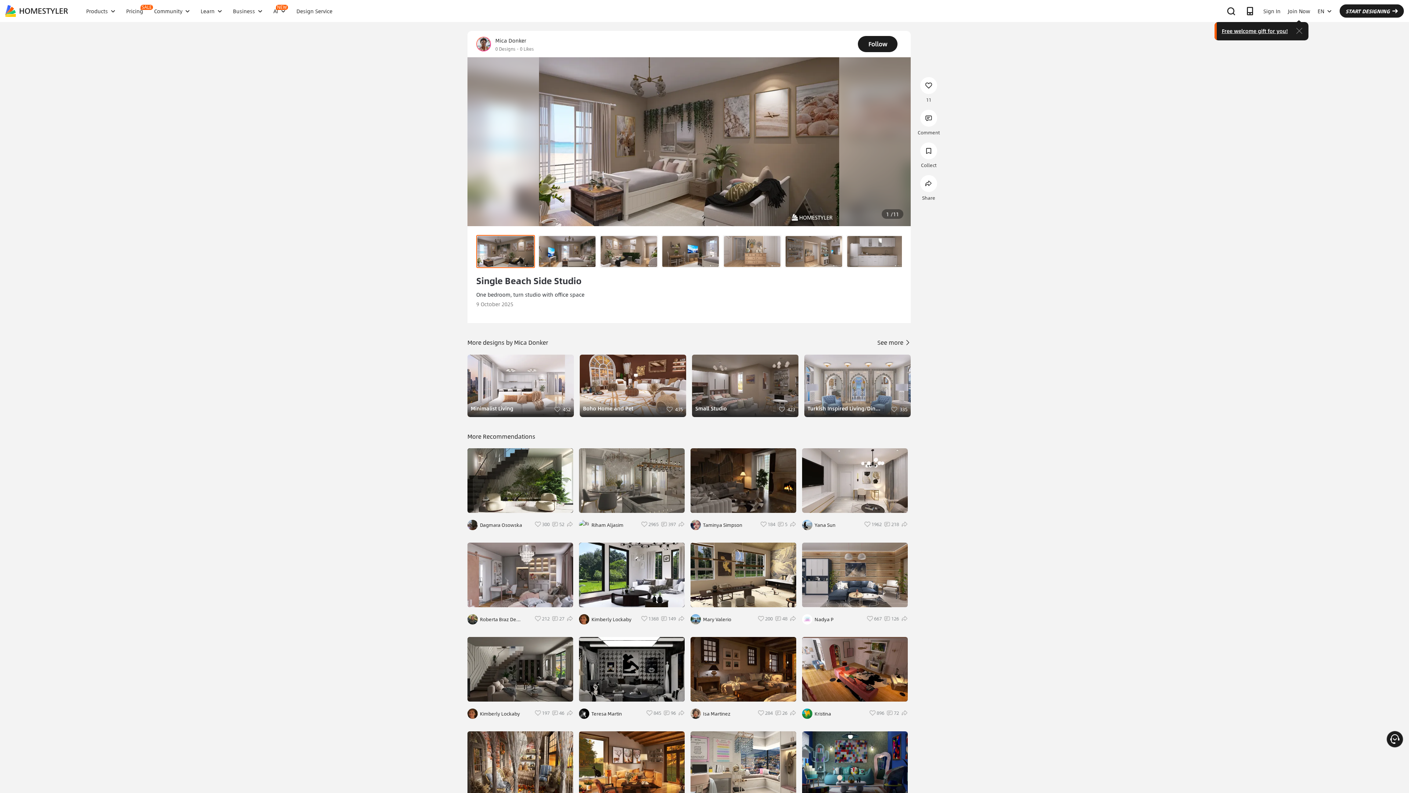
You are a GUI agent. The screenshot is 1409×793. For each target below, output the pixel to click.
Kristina (823, 713)
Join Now (1299, 11)
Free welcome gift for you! (1255, 31)
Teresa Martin (606, 713)
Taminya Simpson (722, 525)
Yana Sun (825, 525)
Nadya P (824, 619)
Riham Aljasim (607, 525)
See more (891, 342)
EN (1321, 11)
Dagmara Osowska (501, 525)
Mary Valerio (717, 619)
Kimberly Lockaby (500, 713)
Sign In (1272, 11)
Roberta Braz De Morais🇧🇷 (498, 619)
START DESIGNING (1368, 11)
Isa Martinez (717, 713)
